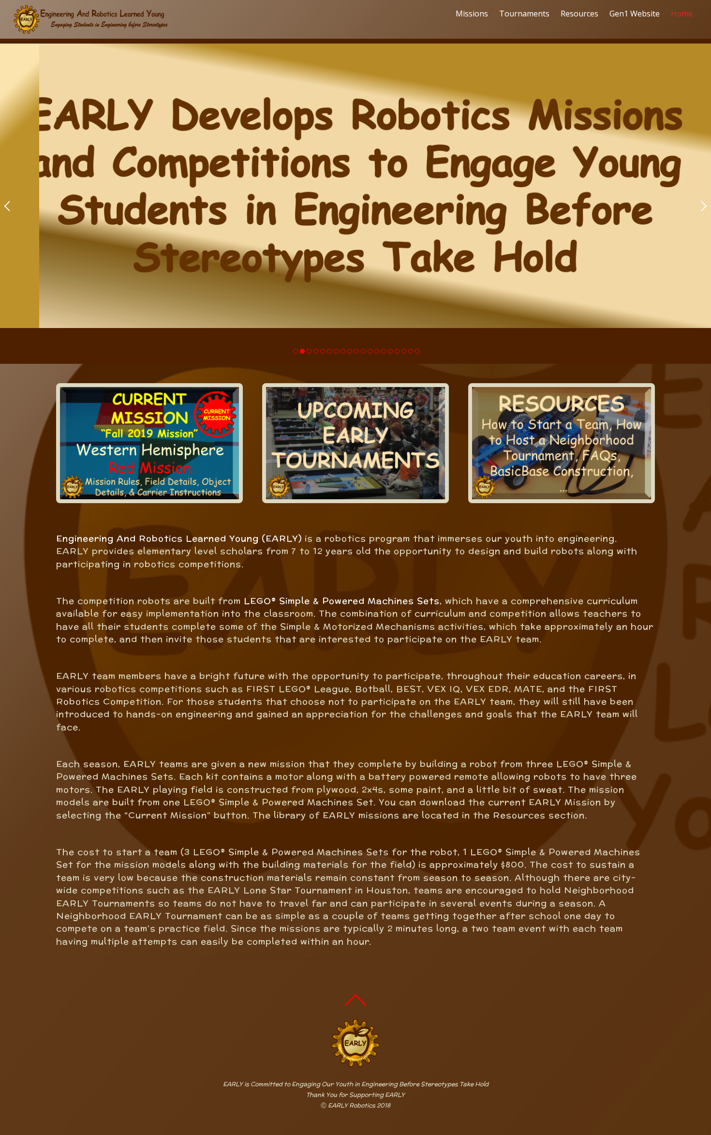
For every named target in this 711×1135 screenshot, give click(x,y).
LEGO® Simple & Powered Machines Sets (342, 601)
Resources (579, 13)
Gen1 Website (634, 13)
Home (682, 13)
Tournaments (524, 13)
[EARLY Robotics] (91, 29)
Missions (472, 13)
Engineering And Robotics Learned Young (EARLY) (179, 538)
